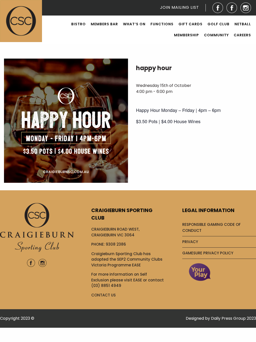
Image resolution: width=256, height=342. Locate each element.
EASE (137, 280)
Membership (186, 35)
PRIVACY (190, 241)
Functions (162, 24)
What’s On (134, 24)
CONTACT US (103, 295)
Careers (242, 35)
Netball (242, 24)
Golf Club (219, 24)
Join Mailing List (179, 7)
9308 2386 (116, 244)
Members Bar (104, 24)
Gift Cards (190, 24)
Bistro (78, 24)
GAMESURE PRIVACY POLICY (207, 253)
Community (216, 35)
